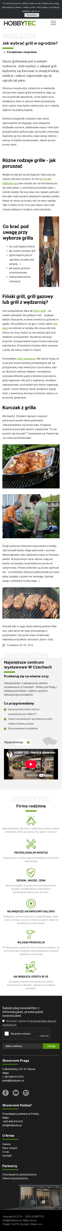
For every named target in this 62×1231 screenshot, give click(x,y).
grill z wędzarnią (26, 358)
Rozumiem (32, 15)
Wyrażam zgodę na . (29, 1023)
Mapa (5, 1072)
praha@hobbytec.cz (13, 1080)
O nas (5, 1151)
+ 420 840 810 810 (13, 1076)
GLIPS (15, 1224)
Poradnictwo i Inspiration (22, 52)
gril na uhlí (45, 178)
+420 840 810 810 (12, 1121)
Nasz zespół (9, 1148)
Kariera (6, 1144)
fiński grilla (40, 310)
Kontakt (7, 1155)
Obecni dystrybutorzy (15, 1178)
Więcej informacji (13, 742)
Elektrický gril (9, 183)
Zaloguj (51, 1046)
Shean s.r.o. (36, 1224)
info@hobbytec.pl (12, 1125)
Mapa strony (30, 1220)
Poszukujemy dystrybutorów (19, 1174)
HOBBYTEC (37, 1216)
